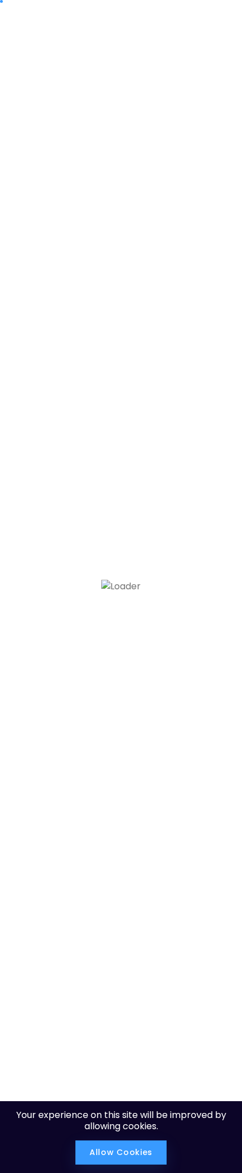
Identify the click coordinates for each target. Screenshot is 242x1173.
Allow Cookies (121, 1152)
